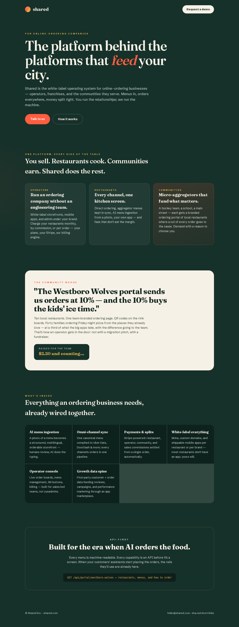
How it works (67, 119)
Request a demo (198, 9)
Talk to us (37, 119)
